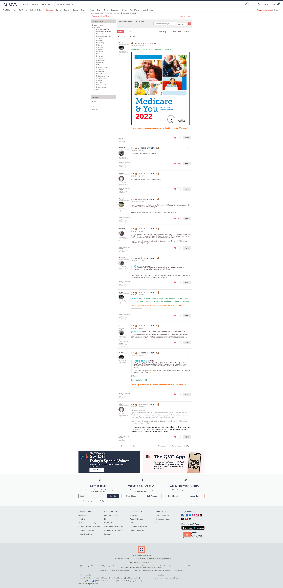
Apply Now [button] (194, 496)
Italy (162, 578)
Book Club (101, 69)
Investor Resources (137, 530)
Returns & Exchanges (86, 530)
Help (188, 16)
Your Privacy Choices (84, 581)
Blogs (97, 89)
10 (124, 439)
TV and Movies (102, 67)
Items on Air (46, 4)
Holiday (100, 56)
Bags (98, 10)
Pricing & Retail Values (100, 578)
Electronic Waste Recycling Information (129, 581)
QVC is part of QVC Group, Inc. (121, 559)
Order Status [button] (131, 496)
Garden (58, 10)
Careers (158, 523)
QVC (92, 13)
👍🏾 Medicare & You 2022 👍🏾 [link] (128, 13)
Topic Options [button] (131, 32)
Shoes (91, 10)
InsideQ (100, 34)
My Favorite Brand (103, 29)
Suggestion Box (103, 85)
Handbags (101, 43)
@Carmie (134, 376)
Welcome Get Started (104, 32)
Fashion (67, 10)
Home (106, 10)
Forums (107, 13)
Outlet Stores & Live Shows (113, 526)
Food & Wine (134, 10)
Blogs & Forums (99, 13)
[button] (259, 4)
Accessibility (94, 584)
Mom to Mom (102, 74)
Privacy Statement (134, 562)
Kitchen (124, 10)
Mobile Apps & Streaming (113, 530)
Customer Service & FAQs (87, 523)
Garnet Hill (158, 559)
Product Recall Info (85, 534)
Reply (187, 138)
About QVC (134, 515)
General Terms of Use (147, 562)
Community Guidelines (85, 578)
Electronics (115, 10)
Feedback (107, 534)
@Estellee (134, 299)
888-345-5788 (83, 515)
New (14, 10)
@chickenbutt (136, 332)
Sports (100, 65)
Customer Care (102, 87)
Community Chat (114, 13)
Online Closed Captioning (117, 578)
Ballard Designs (141, 559)
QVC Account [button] (152, 496)
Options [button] (189, 44)
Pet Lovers (101, 71)
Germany (156, 578)
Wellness (101, 63)
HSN (133, 559)
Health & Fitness (148, 10)
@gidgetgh (139, 266)
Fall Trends (23, 10)
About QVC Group (136, 519)
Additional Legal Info (132, 578)
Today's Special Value (104, 36)
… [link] (127, 37)
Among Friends (102, 78)
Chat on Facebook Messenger (89, 526)
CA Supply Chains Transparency (106, 581)
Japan (166, 578)
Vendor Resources (162, 515)
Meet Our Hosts (109, 523)
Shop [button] (24, 4)
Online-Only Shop (36, 10)
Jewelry (83, 10)
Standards (95, 109)
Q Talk (100, 82)
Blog (105, 519)
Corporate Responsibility (138, 526)
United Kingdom (175, 578)
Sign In (182, 16)
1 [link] (118, 37)
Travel (100, 80)
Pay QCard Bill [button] (174, 496)
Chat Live (81, 519)
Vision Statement (83, 584)
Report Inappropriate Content (124, 137)
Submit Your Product (163, 519)
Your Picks (6, 10)
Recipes (100, 51)
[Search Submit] (247, 4)
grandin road (167, 559)
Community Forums (111, 515)
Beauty (75, 10)
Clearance (49, 10)
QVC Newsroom (135, 523)
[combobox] (149, 4)
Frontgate (151, 559)
